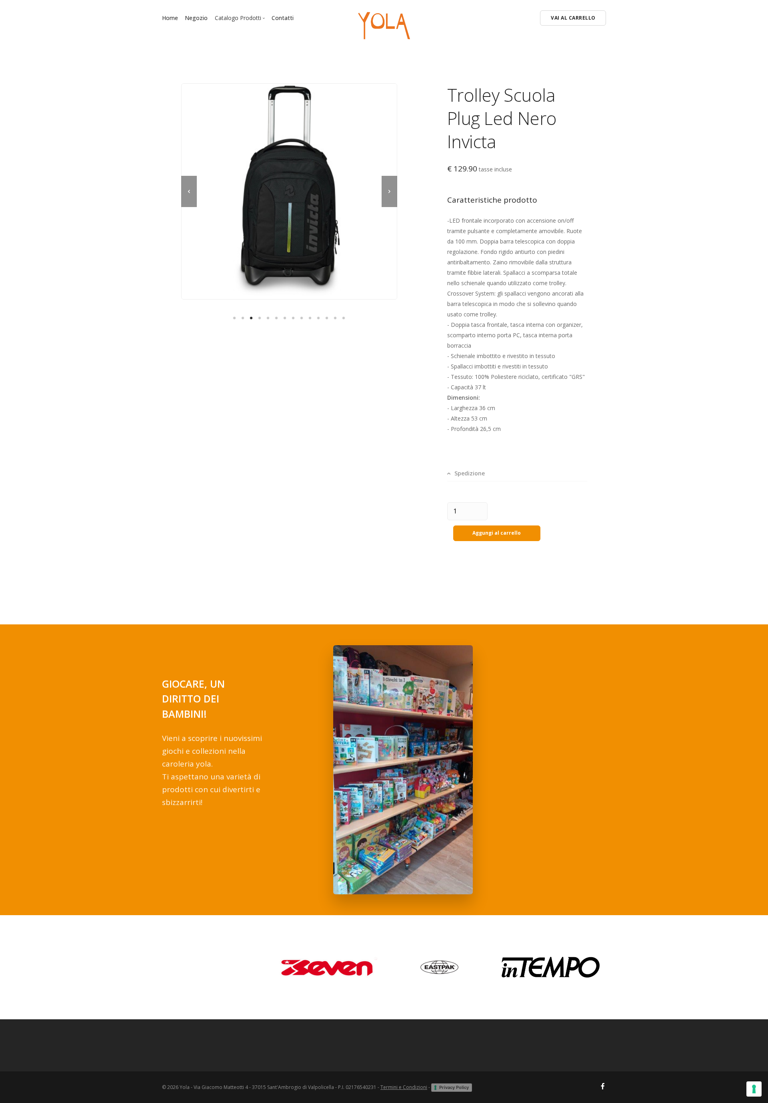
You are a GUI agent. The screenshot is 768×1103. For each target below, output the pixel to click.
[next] (389, 191)
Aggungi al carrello (496, 532)
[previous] (189, 191)
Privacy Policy (454, 1087)
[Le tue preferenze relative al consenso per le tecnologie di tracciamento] (754, 1089)
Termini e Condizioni (403, 1087)
